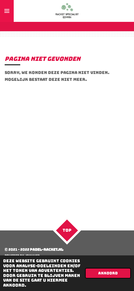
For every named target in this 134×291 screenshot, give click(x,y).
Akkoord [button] (108, 273)
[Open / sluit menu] (7, 11)
